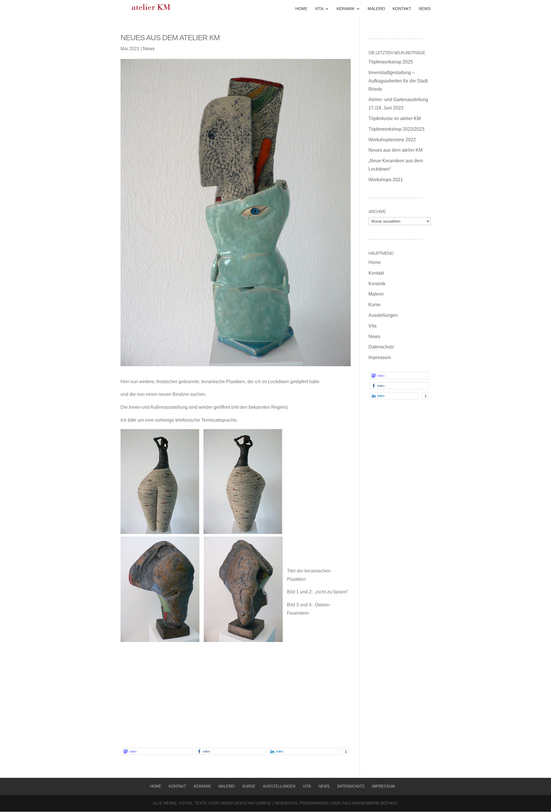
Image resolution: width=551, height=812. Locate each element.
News (424, 9)
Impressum (379, 357)
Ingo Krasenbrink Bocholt (369, 803)
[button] (157, 751)
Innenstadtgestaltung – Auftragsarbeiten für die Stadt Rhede (398, 81)
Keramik (345, 9)
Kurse (374, 304)
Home (301, 9)
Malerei (376, 9)
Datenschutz (381, 346)
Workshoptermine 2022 (392, 139)
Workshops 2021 (385, 179)
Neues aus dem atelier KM (395, 150)
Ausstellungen (383, 315)
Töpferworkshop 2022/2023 (396, 129)
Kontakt (402, 9)
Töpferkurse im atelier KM (394, 118)
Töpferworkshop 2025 (390, 61)
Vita (319, 9)
